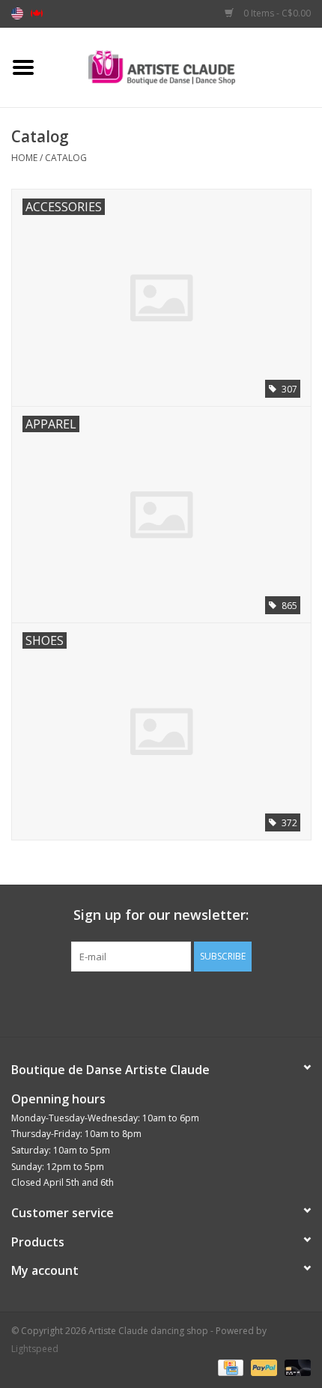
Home (24, 157)
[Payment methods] (229, 1367)
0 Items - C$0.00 (276, 13)
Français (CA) (37, 13)
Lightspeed (34, 1348)
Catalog (66, 157)
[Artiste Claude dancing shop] (184, 66)
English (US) (17, 13)
